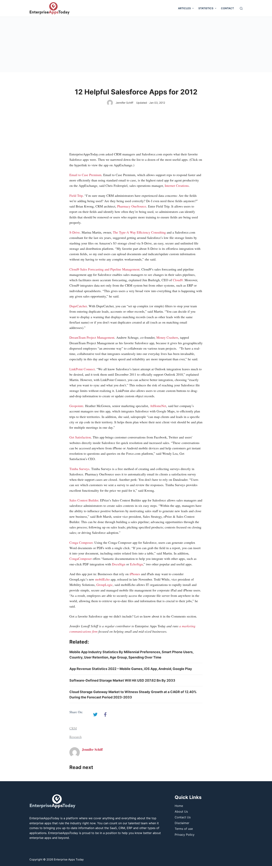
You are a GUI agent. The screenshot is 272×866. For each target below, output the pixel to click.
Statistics (205, 8)
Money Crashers (167, 337)
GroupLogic (104, 584)
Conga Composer (81, 542)
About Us (181, 811)
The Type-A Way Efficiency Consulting (139, 232)
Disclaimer (182, 823)
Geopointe (76, 406)
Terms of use (184, 829)
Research (75, 736)
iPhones (135, 574)
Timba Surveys (79, 469)
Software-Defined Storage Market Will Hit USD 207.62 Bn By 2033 (122, 680)
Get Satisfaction (80, 437)
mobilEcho (102, 579)
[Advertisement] (136, 44)
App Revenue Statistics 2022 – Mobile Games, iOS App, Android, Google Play (130, 669)
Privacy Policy (184, 834)
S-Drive (74, 232)
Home (179, 806)
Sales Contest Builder (83, 500)
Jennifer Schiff (124, 102)
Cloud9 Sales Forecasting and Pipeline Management (104, 269)
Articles (184, 8)
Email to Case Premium (85, 175)
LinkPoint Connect (82, 369)
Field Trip (76, 195)
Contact (227, 8)
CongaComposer (80, 558)
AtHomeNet (158, 406)
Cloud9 (178, 280)
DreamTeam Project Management (91, 337)
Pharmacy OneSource (131, 206)
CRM (73, 728)
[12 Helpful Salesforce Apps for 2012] (95, 714)
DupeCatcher (78, 306)
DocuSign (118, 564)
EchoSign (136, 564)
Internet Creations (177, 185)
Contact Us (183, 817)
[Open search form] (241, 8)
